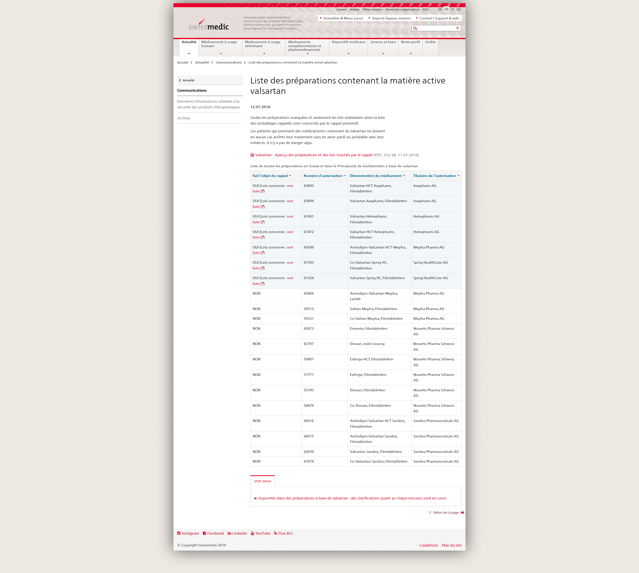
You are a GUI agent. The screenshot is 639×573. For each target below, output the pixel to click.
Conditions (429, 545)
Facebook (215, 533)
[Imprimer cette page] (462, 514)
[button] (415, 28)
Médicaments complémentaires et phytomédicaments (304, 46)
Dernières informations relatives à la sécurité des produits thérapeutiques (208, 104)
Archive (183, 118)
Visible (430, 42)
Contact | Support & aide (439, 18)
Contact (341, 9)
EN (459, 9)
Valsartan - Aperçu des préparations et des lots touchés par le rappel (337, 155)
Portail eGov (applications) (403, 9)
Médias (354, 9)
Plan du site (452, 545)
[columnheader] (276, 176)
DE (440, 9)
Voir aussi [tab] (262, 481)
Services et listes (383, 42)
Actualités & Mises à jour (343, 18)
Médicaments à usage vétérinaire (263, 44)
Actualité (190, 43)
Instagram (190, 533)
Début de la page (446, 512)
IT (452, 9)
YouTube (262, 533)
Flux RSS (285, 533)
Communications (229, 62)
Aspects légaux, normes (391, 18)
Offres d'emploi (372, 9)
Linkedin (239, 533)
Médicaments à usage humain (219, 44)
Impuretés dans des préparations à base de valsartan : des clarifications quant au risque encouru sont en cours (352, 498)
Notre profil (410, 42)
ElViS (426, 9)
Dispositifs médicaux (348, 42)
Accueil (182, 62)
